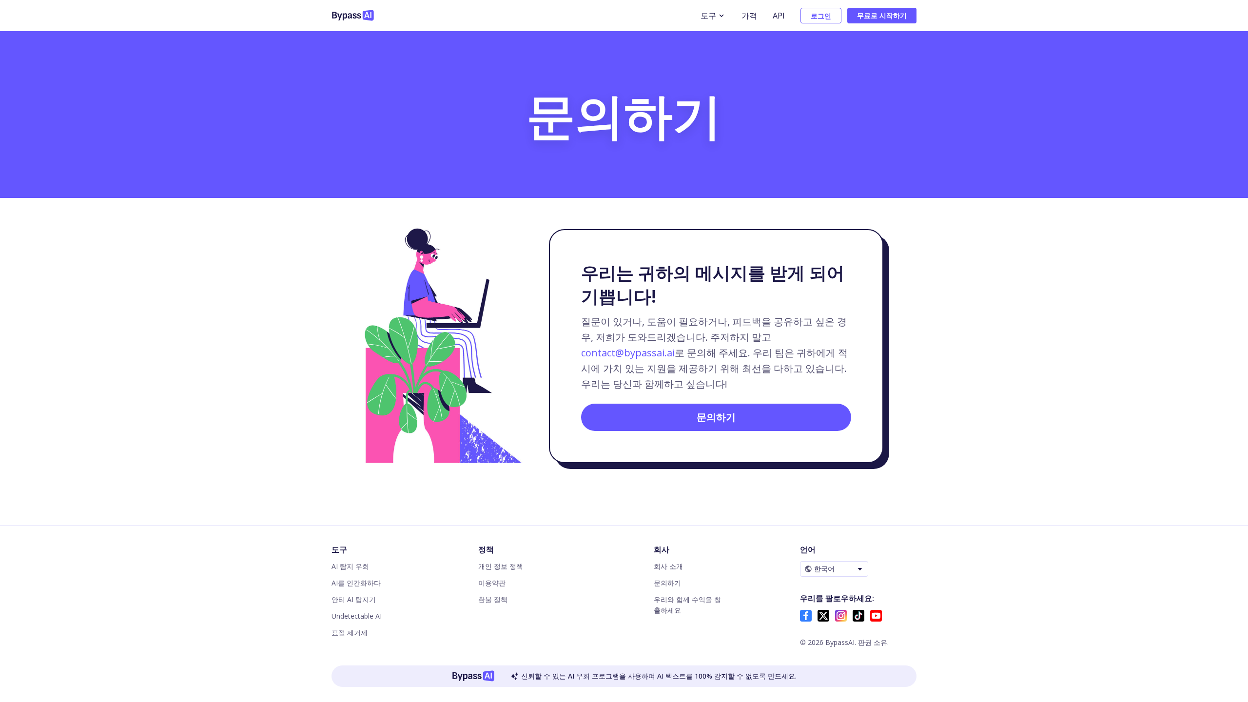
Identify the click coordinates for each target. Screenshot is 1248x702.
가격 (749, 15)
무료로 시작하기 (882, 15)
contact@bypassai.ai (628, 352)
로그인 (821, 15)
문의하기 (716, 417)
